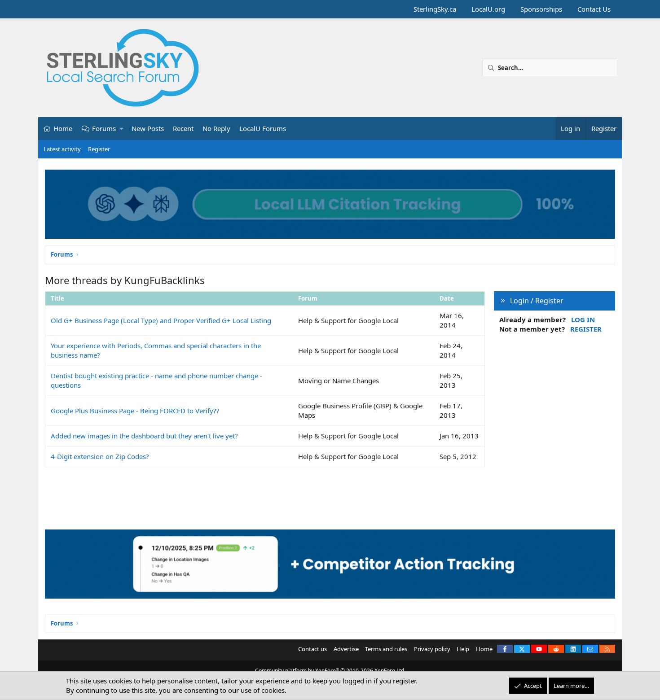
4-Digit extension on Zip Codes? (100, 456)
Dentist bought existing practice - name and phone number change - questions (156, 380)
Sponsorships (541, 8)
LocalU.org (488, 8)
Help (463, 649)
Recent (183, 128)
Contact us (312, 649)
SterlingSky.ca (435, 8)
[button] (122, 128)
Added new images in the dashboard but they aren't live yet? (144, 435)
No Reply (216, 128)
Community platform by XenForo (330, 670)
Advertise (346, 649)
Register (99, 149)
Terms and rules (386, 649)
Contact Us (594, 8)
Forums (104, 128)
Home (62, 128)
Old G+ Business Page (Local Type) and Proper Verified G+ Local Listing (161, 320)
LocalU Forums (262, 128)
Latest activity (62, 149)
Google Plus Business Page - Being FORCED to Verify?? (135, 410)
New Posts (148, 128)
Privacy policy (432, 649)
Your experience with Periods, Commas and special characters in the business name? (156, 350)
